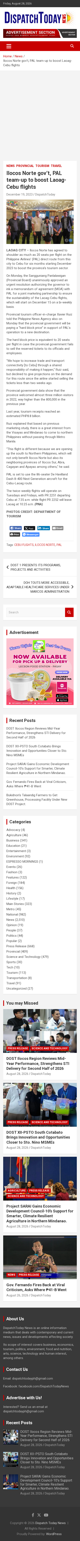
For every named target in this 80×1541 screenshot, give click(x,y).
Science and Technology (23, 957)
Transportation (16, 978)
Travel (56, 166)
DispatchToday (45, 194)
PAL (59, 545)
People (11, 930)
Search (69, 612)
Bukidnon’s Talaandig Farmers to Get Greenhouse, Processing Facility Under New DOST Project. (36, 799)
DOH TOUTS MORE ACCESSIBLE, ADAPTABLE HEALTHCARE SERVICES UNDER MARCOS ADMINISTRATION (37, 587)
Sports (11, 962)
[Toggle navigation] (9, 46)
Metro (10, 909)
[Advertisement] (40, 112)
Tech (9, 967)
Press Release (16, 946)
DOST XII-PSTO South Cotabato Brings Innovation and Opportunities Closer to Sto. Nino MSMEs (36, 750)
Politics (11, 936)
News (10, 166)
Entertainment (16, 851)
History (11, 893)
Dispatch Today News (50, 1523)
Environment (15, 856)
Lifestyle (12, 899)
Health (10, 888)
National (12, 914)
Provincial (25, 166)
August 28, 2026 (17, 1074)
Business (12, 840)
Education (13, 846)
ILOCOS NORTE (45, 545)
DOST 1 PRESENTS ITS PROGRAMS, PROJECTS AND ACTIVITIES (36, 567)
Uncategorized (16, 988)
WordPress (54, 1534)
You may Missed (22, 1003)
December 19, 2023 (19, 194)
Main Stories (15, 904)
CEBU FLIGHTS (24, 545)
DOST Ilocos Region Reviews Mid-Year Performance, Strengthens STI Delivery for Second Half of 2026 (36, 733)
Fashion (11, 872)
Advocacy (13, 830)
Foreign (11, 883)
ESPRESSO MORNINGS (22, 861)
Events (11, 867)
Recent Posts (19, 1422)
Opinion (11, 925)
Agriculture (14, 835)
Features (12, 877)
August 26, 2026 (17, 1295)
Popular (11, 941)
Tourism (42, 166)
